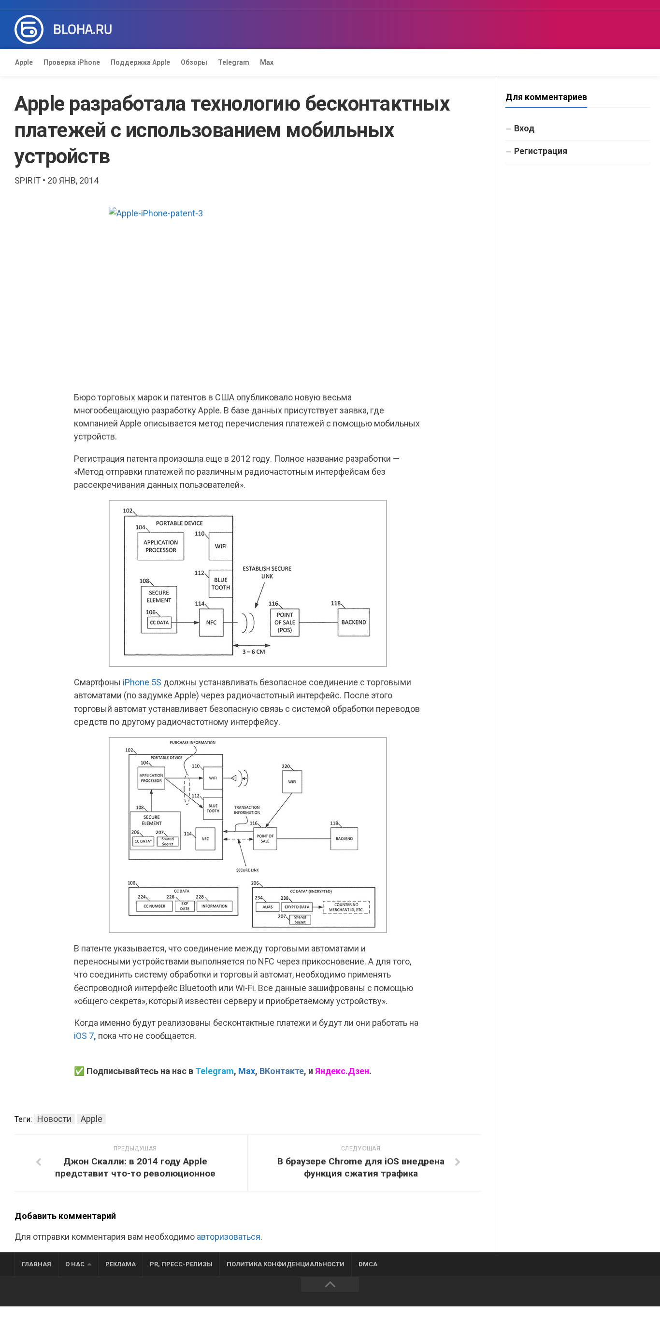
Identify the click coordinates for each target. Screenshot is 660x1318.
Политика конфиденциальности (285, 1264)
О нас (75, 1264)
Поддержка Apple (140, 62)
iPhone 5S (142, 682)
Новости (54, 1119)
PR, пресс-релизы (181, 1264)
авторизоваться (228, 1237)
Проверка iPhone (71, 62)
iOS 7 (85, 1036)
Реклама (120, 1264)
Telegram (233, 62)
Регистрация (540, 151)
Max (266, 62)
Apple (24, 62)
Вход (524, 128)
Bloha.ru (82, 29)
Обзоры (194, 62)
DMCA (368, 1264)
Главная (36, 1264)
